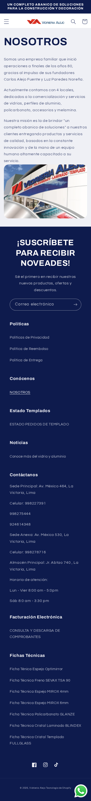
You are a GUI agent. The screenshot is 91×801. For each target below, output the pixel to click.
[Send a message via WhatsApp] (81, 791)
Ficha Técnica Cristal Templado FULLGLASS (37, 740)
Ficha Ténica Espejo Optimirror (36, 669)
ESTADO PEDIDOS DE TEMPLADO (39, 424)
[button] (6, 21)
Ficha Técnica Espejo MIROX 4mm (39, 691)
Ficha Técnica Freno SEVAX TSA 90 (40, 680)
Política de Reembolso (29, 349)
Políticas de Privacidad (30, 337)
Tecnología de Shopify (58, 788)
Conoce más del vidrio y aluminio (38, 456)
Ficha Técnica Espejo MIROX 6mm (39, 703)
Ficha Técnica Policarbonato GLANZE (42, 714)
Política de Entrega (26, 360)
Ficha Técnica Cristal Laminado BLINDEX (45, 725)
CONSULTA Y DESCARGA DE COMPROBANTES (35, 634)
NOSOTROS (20, 392)
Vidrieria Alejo (37, 788)
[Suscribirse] (75, 305)
